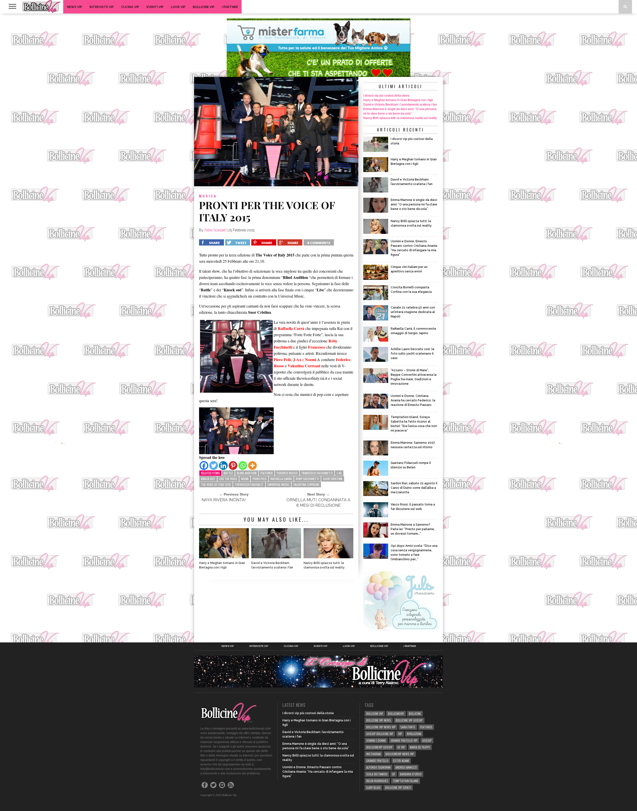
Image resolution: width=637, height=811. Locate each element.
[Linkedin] (223, 465)
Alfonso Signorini (378, 767)
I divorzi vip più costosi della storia (386, 95)
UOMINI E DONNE (376, 740)
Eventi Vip (155, 7)
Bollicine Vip (203, 7)
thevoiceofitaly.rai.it (249, 484)
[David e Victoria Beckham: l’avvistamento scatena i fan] (276, 557)
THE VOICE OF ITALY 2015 (216, 484)
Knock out (208, 479)
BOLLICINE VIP (374, 713)
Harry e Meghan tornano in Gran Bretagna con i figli (222, 565)
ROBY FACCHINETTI (307, 479)
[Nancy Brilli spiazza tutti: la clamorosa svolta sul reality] (328, 557)
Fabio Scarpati (215, 230)
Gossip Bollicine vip (379, 734)
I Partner (230, 7)
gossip (427, 740)
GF (393, 774)
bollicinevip (396, 713)
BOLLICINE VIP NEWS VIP (381, 727)
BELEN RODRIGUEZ (377, 781)
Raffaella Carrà (281, 479)
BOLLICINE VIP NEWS (378, 720)
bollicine (415, 713)
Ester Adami (401, 760)
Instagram (373, 754)
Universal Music (278, 484)
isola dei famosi (376, 774)
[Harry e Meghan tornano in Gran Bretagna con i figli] (224, 557)
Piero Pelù (259, 479)
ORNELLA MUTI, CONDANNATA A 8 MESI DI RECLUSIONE (318, 503)
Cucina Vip (130, 7)
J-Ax (339, 473)
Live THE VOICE (228, 479)
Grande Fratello (377, 760)
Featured (267, 473)
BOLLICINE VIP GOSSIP (409, 720)
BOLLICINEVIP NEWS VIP (399, 754)
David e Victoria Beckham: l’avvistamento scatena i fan (272, 565)
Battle (228, 473)
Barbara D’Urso (411, 774)
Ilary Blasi (373, 787)
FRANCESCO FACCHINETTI (317, 473)
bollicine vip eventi (398, 787)
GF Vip (401, 747)
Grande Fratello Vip (404, 740)
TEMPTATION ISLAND (405, 781)
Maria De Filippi (420, 747)
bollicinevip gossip (379, 747)
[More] (252, 465)
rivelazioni (414, 734)
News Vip (74, 7)
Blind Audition (247, 473)
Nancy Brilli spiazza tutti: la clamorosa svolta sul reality (324, 565)
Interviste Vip (102, 7)
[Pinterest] (233, 465)
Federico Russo (287, 473)
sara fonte (407, 727)
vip (400, 734)
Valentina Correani (306, 484)
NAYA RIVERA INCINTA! (224, 500)
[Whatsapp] (242, 465)
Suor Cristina (332, 479)
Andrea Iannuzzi (406, 767)
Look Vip (178, 7)
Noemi (245, 479)
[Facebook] (204, 465)
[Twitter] (213, 465)
